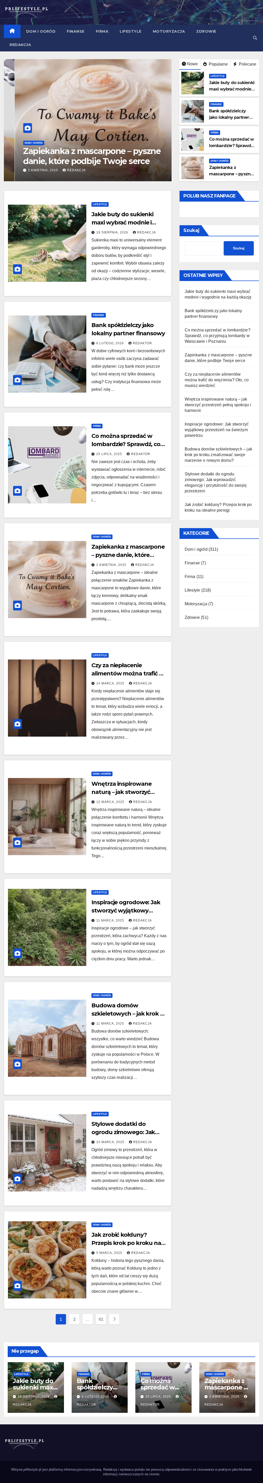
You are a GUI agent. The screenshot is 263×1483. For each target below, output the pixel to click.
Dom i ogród (41, 31)
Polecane (247, 64)
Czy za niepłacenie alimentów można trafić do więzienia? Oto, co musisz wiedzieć (217, 380)
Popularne (218, 64)
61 (101, 1319)
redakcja (65, 170)
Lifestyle (131, 31)
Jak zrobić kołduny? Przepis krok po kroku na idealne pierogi (126, 1243)
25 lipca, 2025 (109, 454)
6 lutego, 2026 (110, 343)
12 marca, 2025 (110, 802)
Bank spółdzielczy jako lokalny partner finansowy (229, 117)
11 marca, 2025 (110, 920)
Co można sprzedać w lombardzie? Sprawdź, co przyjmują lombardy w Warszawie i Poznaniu (217, 335)
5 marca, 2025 (109, 1253)
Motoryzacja (169, 31)
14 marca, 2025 (110, 683)
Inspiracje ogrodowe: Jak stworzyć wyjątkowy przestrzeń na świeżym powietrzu (217, 430)
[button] (255, 38)
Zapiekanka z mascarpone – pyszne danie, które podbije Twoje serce (81, 156)
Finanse (75, 31)
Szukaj (191, 230)
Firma (102, 31)
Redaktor (142, 343)
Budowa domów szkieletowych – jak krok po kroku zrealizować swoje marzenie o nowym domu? (218, 455)
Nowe (192, 64)
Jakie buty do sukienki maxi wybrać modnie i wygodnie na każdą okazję (128, 222)
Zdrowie (206, 31)
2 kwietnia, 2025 (32, 170)
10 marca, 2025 (110, 1142)
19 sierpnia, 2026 (112, 232)
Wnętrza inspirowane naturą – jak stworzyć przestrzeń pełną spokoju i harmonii (218, 405)
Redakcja (20, 44)
